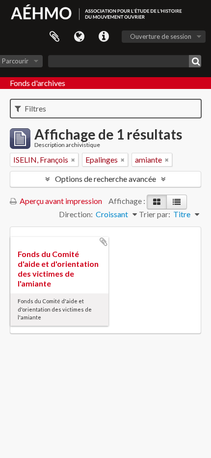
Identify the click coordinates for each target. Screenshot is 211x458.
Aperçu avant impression (60, 200)
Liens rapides (103, 37)
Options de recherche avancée (105, 178)
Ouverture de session (160, 36)
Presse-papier (54, 37)
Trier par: (154, 214)
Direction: (76, 214)
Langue (79, 37)
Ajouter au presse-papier (103, 242)
